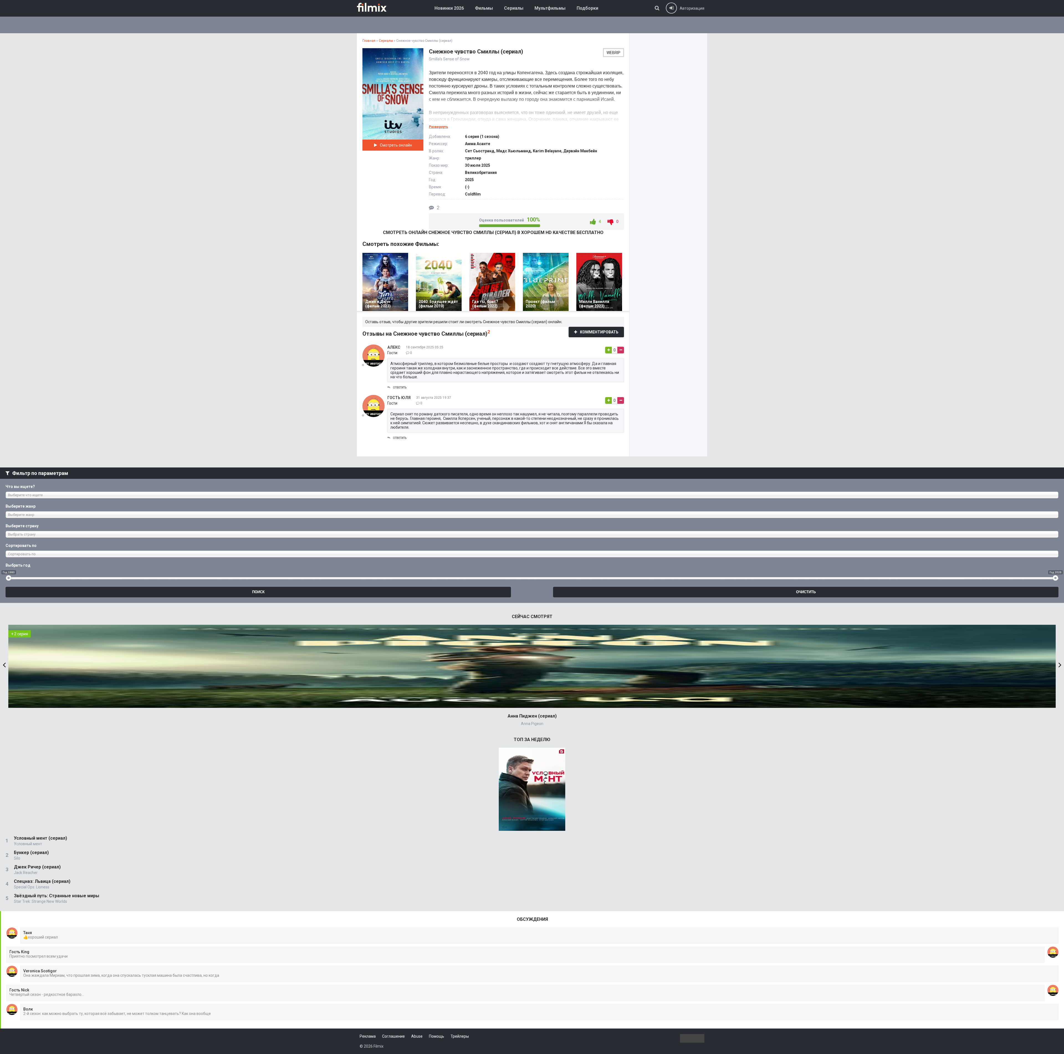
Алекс (393, 347)
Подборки (587, 8)
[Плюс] (608, 350)
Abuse (417, 1036)
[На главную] (376, 7)
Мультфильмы (550, 8)
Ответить (399, 387)
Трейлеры (460, 1036)
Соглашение (393, 1036)
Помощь (436, 1036)
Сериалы (513, 8)
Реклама (368, 1036)
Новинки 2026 (449, 8)
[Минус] (620, 350)
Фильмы (484, 8)
